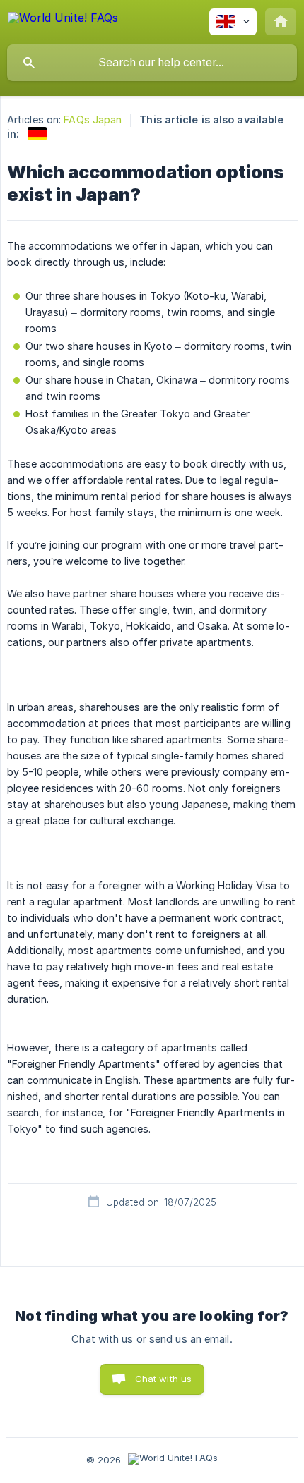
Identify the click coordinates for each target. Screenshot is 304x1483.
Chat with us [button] (163, 1378)
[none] (63, 20)
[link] (37, 133)
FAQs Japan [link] (93, 120)
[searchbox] (152, 62)
